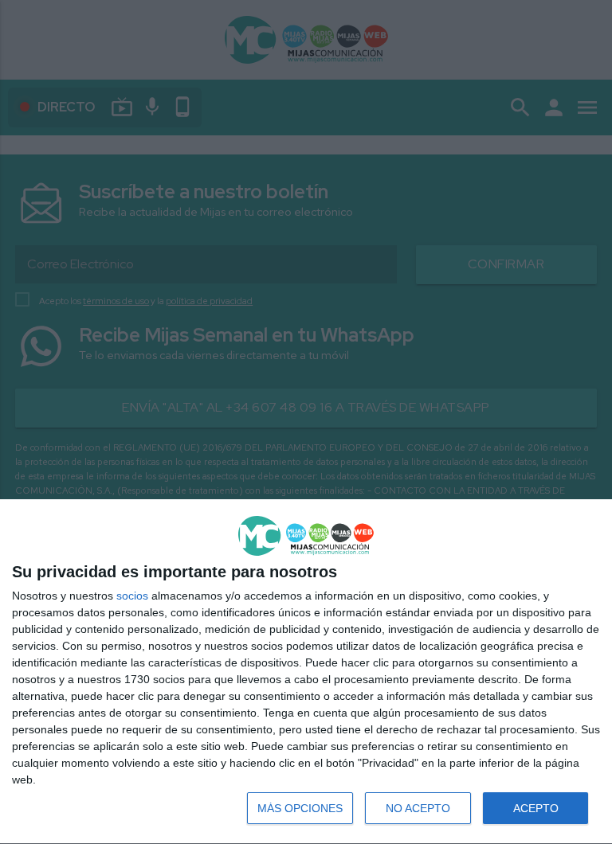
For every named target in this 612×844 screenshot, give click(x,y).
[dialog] (306, 672)
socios (132, 595)
